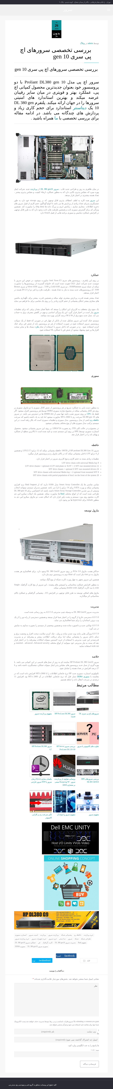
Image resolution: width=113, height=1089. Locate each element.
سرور (67, 10)
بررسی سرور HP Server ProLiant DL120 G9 (65, 747)
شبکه (77, 939)
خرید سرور (53, 939)
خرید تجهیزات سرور (39, 939)
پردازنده (33, 189)
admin (90, 43)
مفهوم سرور (94, 814)
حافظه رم (94, 420)
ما (56, 118)
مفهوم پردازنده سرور (43, 714)
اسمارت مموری (20, 935)
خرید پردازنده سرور (22, 939)
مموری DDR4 (83, 676)
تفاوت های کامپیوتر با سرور (88, 746)
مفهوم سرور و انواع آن (66, 814)
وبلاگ (82, 43)
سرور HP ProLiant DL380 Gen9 (65, 715)
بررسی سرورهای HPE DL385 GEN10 (90, 780)
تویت (41, 960)
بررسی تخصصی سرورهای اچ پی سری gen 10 (55, 53)
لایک (87, 961)
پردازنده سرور (53, 935)
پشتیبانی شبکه (66, 935)
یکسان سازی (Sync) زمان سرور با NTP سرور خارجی (41, 780)
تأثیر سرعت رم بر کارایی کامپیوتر (42, 816)
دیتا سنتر (62, 939)
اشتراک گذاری (65, 956)
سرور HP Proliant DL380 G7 (42, 747)
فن (39, 943)
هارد (37, 327)
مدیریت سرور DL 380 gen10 (65, 943)
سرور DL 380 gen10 (50, 189)
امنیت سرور (33, 935)
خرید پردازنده (88, 935)
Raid (62, 494)
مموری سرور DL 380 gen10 (38, 946)
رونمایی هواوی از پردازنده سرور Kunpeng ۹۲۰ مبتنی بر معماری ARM (65, 782)
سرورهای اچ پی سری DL (89, 714)
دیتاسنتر (79, 107)
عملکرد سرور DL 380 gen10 (25, 943)
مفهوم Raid (82, 943)
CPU (89, 414)
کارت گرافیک (48, 943)
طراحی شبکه (86, 939)
